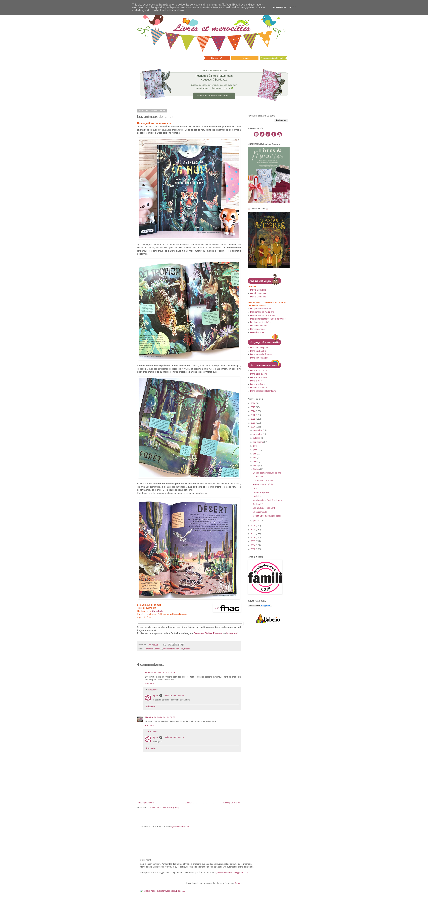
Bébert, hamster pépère (263, 484)
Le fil (255, 488)
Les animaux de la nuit (263, 481)
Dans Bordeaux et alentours (263, 391)
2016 (253, 537)
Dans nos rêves (257, 384)
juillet (255, 450)
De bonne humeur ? (259, 387)
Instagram (231, 633)
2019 (253, 526)
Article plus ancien (231, 803)
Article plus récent (146, 803)
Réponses (152, 690)
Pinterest (217, 633)
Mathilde (149, 717)
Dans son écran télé (259, 358)
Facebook (199, 633)
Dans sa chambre (258, 351)
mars (255, 465)
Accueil (188, 803)
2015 (253, 541)
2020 (253, 427)
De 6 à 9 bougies (258, 297)
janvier (256, 521)
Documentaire (169, 649)
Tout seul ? (258, 504)
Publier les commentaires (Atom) (164, 807)
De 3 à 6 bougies (258, 293)
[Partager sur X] (176, 644)
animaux (149, 649)
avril (255, 461)
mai (255, 457)
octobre (256, 438)
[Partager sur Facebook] (179, 644)
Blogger (238, 883)
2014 (253, 545)
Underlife (257, 496)
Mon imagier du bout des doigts (267, 516)
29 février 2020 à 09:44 (173, 695)
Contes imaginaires (262, 492)
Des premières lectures (260, 308)
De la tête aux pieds (259, 347)
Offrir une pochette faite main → (214, 95)
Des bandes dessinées (260, 322)
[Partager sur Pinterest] (182, 644)
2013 (253, 549)
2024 (253, 411)
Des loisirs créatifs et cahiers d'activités (268, 319)
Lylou (155, 695)
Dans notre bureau (258, 370)
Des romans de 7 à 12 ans (262, 312)
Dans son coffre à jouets (261, 354)
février (256, 469)
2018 (253, 529)
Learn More (279, 7)
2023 (253, 415)
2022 (253, 419)
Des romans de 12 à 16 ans (262, 315)
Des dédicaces (257, 332)
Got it (293, 7)
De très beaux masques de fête (267, 473)
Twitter (208, 633)
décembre (258, 430)
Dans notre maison (259, 377)
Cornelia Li (158, 649)
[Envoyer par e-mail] (169, 644)
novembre (258, 434)
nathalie (149, 673)
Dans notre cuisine (258, 374)
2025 (253, 407)
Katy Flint (179, 649)
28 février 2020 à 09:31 (164, 717)
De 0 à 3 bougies (258, 290)
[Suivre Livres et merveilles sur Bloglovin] (260, 606)
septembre (258, 442)
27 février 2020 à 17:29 (164, 673)
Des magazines (257, 329)
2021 (253, 423)
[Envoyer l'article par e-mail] (164, 645)
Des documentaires (259, 326)
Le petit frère (258, 477)
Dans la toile (256, 381)
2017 (253, 533)
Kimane (187, 649)
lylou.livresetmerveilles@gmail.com (232, 872)
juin (255, 454)
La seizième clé (260, 512)
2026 (253, 403)
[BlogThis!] (173, 644)
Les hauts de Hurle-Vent (264, 508)
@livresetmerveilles (180, 826)
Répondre (149, 684)
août (255, 446)
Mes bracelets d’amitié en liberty (267, 500)
